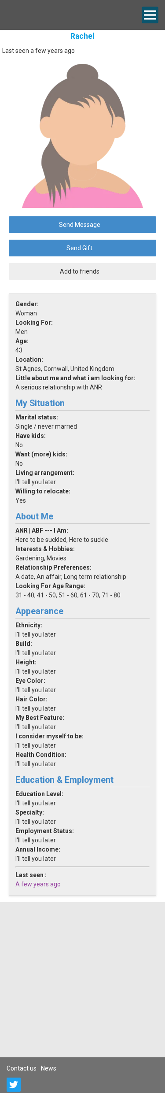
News (48, 1068)
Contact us (22, 1068)
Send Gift (79, 248)
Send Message (79, 224)
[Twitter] (14, 1085)
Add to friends (79, 271)
